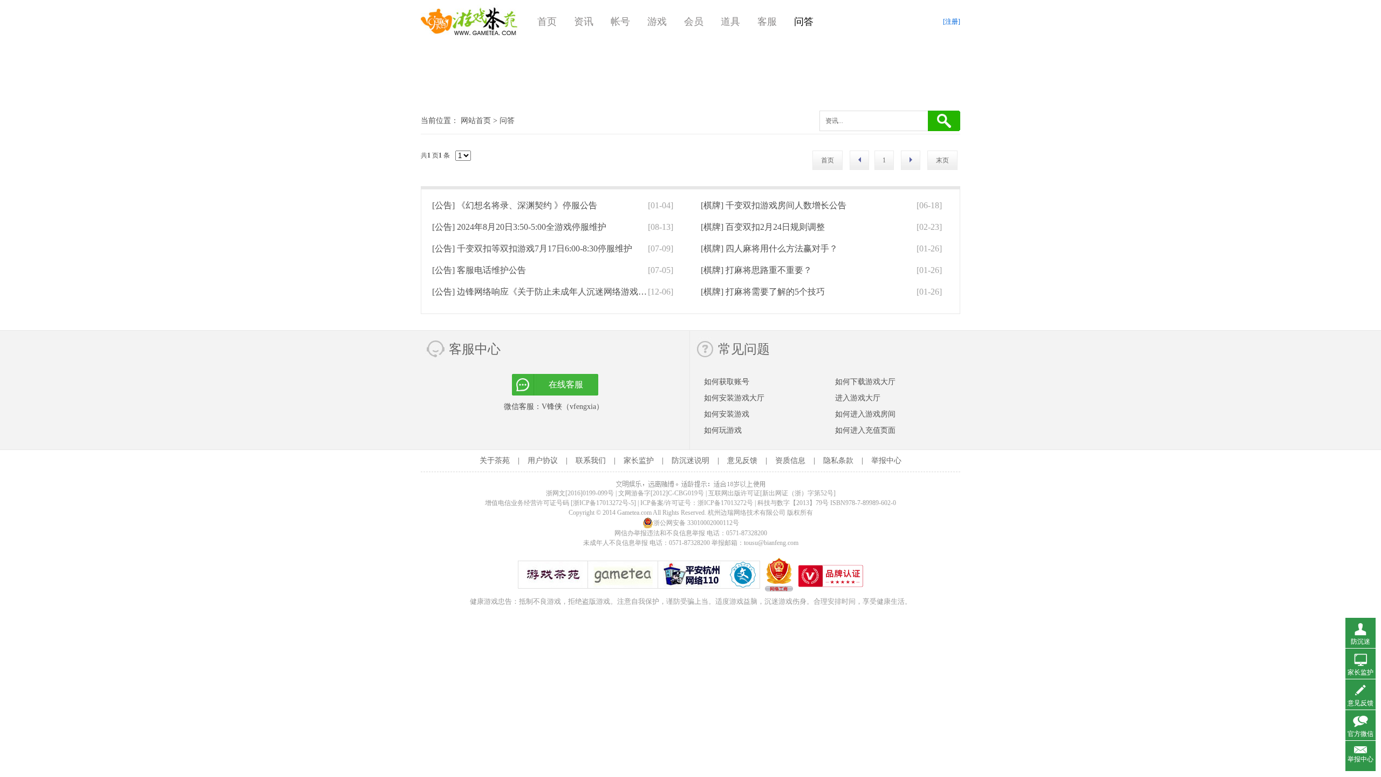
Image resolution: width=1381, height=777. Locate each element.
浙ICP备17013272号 (725, 503)
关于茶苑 (495, 460)
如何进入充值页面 (865, 430)
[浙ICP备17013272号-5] (603, 503)
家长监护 (639, 460)
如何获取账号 (726, 382)
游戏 (657, 21)
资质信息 (790, 460)
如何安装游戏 (726, 414)
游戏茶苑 (469, 21)
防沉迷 (1360, 641)
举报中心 (886, 460)
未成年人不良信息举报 (616, 543)
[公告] (514, 205)
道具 (730, 21)
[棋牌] (773, 205)
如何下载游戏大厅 (865, 382)
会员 (693, 21)
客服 (767, 21)
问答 (803, 21)
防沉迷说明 (690, 460)
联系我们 (591, 460)
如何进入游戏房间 (865, 414)
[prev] (859, 160)
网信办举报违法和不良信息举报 (659, 533)
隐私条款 (838, 460)
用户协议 (543, 460)
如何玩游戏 (723, 430)
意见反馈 (742, 460)
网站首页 (476, 121)
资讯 (583, 21)
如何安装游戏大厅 (734, 398)
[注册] (951, 21)
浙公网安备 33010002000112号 (696, 523)
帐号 (620, 21)
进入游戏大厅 (857, 398)
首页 (547, 21)
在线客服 (566, 384)
